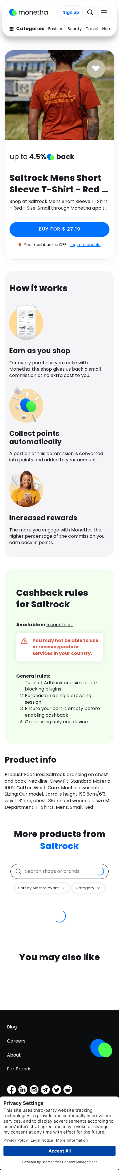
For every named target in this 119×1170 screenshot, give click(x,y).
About (14, 1055)
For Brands (19, 1068)
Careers (16, 1041)
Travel (92, 29)
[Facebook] (11, 1089)
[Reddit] (67, 1089)
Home (108, 29)
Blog (12, 1027)
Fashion (56, 29)
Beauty (75, 29)
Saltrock (59, 846)
